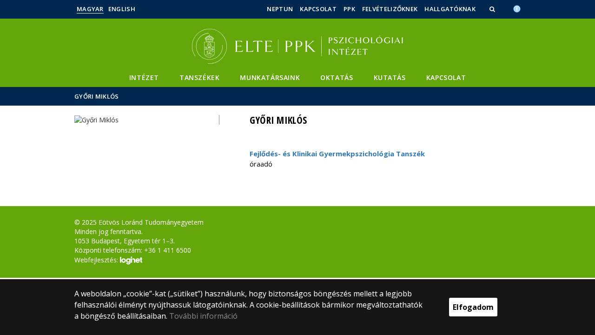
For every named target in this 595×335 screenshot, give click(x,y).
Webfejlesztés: (97, 259)
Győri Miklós (96, 96)
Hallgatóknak (450, 9)
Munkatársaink (270, 77)
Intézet (144, 77)
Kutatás (390, 77)
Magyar (90, 9)
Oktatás (336, 77)
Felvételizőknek (390, 9)
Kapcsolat (318, 9)
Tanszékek (199, 77)
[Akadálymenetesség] (517, 8)
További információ (203, 316)
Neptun (280, 9)
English (121, 9)
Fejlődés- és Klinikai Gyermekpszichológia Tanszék (337, 153)
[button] (493, 9)
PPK (349, 9)
